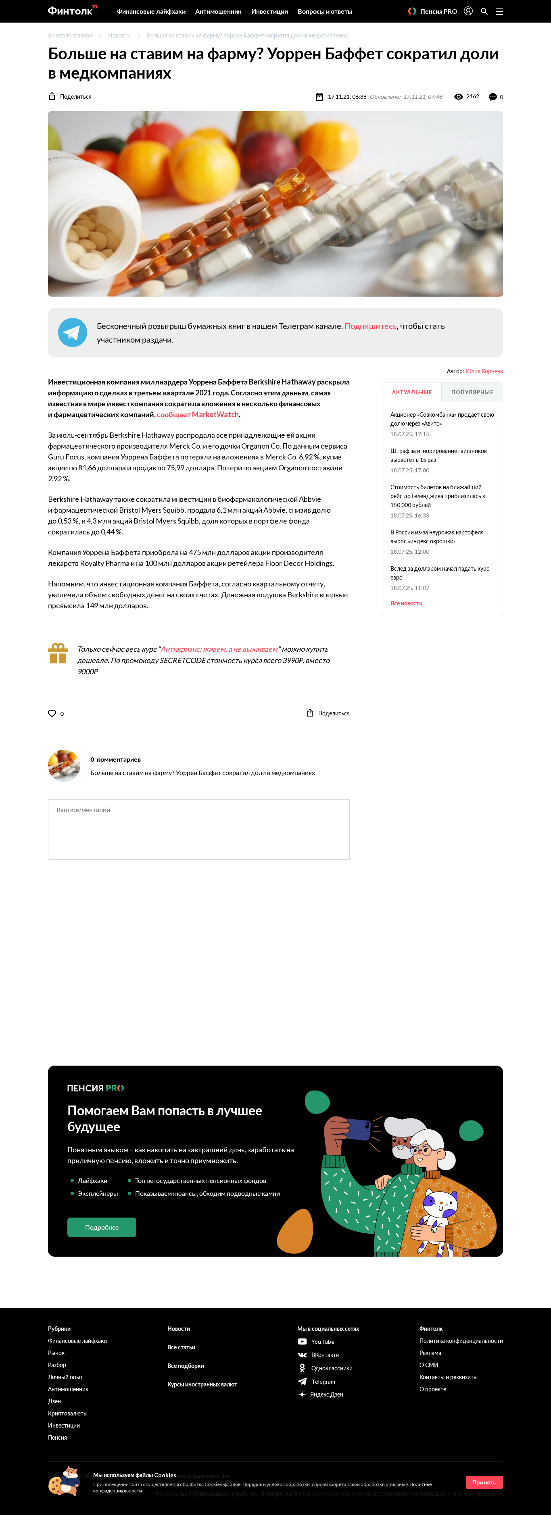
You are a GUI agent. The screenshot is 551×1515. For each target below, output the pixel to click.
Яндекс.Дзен (326, 1394)
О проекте (433, 1389)
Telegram (323, 1381)
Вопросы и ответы (325, 11)
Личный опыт (65, 1377)
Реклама (430, 1352)
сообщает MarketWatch (198, 414)
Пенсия (57, 1437)
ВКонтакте (325, 1354)
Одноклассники (332, 1368)
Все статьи (181, 1347)
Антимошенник (218, 11)
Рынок (56, 1352)
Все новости (406, 603)
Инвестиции (269, 11)
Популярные (472, 392)
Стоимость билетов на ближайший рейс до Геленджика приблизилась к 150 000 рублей (437, 496)
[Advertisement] (275, 969)
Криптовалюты (68, 1413)
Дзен (54, 1401)
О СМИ (429, 1364)
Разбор (57, 1364)
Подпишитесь (370, 325)
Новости (119, 35)
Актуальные (412, 392)
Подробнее (102, 1227)
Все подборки (185, 1365)
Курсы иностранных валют (202, 1384)
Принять (484, 1482)
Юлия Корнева (484, 371)
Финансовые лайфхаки (151, 11)
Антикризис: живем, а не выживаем (219, 648)
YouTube (322, 1341)
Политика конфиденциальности (461, 1340)
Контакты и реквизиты (449, 1377)
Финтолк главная (70, 35)
